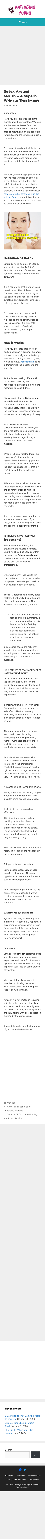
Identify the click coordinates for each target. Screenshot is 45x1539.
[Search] (35, 1454)
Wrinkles (11, 1103)
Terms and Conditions (16, 1479)
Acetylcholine (27, 361)
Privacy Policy (34, 1475)
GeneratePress (22, 1487)
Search (8, 1450)
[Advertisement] (22, 56)
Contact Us (34, 1479)
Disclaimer (20, 1475)
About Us (9, 1475)
